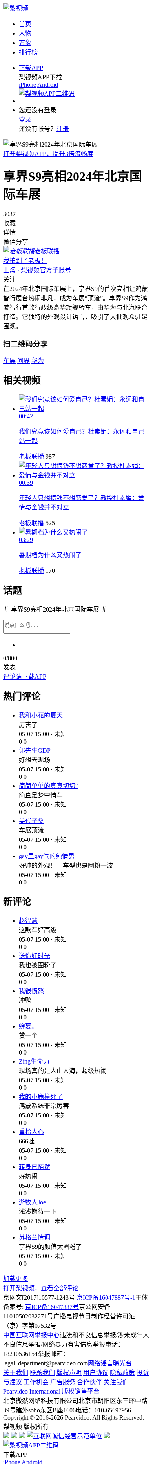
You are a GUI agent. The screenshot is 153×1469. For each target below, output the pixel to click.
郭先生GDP (35, 750)
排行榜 (28, 52)
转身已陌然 (34, 1167)
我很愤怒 (31, 991)
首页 (25, 24)
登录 (25, 119)
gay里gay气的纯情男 (47, 856)
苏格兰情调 (34, 1237)
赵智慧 (28, 920)
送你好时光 (34, 955)
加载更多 (15, 1278)
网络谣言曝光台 (110, 1363)
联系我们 (42, 1372)
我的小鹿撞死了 (41, 1096)
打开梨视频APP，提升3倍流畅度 (48, 154)
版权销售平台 (81, 1391)
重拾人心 (31, 1131)
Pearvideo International (31, 1391)
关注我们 (116, 1382)
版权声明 (69, 1372)
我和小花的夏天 (41, 715)
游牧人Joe (32, 1202)
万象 (25, 42)
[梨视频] (15, 8)
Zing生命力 (34, 1061)
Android (47, 84)
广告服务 (62, 1382)
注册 (62, 129)
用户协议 (95, 1372)
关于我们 (15, 1372)
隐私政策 (122, 1372)
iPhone (27, 84)
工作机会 (36, 1382)
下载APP (31, 68)
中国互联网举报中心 (31, 1335)
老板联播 (31, 456)
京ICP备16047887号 (52, 1307)
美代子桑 (31, 821)
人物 (25, 33)
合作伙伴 (89, 1382)
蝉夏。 (28, 1026)
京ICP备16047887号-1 (105, 1297)
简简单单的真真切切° (48, 785)
